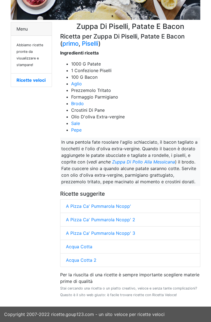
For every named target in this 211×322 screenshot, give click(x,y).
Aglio (76, 83)
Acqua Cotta (79, 246)
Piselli (90, 43)
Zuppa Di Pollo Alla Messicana (143, 162)
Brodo (77, 103)
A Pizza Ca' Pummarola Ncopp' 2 (100, 219)
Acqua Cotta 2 (81, 260)
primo (70, 43)
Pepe (76, 130)
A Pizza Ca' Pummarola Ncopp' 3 (100, 233)
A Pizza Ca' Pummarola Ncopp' (98, 206)
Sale (75, 123)
